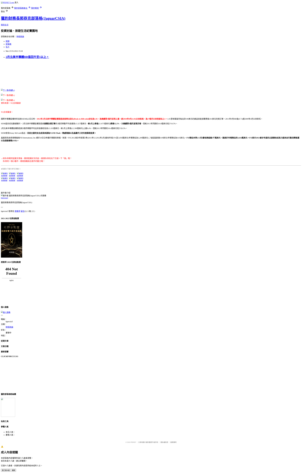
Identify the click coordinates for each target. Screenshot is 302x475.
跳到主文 (4, 25)
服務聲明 (173, 442)
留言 (23, 211)
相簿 (7, 41)
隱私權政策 (164, 442)
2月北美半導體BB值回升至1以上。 (27, 56)
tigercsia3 (4, 198)
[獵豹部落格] (8, 416)
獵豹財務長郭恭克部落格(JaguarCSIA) (33, 18)
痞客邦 (17, 211)
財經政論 (20, 37)
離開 (13, 470)
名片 (7, 47)
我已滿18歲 (6, 470)
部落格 (8, 44)
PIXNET (133, 442)
